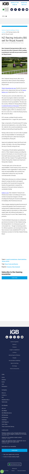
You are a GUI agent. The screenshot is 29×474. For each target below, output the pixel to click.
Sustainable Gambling (14, 360)
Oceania (9, 266)
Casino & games (14, 341)
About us (4, 392)
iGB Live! (4, 408)
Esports (14, 344)
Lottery (14, 352)
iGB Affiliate (4, 410)
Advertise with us (5, 399)
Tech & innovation (14, 368)
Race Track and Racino (11, 264)
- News (7, 435)
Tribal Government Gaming (8, 426)
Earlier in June (5, 192)
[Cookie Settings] (2, 471)
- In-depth (8, 438)
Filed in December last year (9, 88)
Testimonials (4, 402)
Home (3, 30)
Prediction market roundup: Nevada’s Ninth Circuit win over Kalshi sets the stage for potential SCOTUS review (14, 433)
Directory (4, 379)
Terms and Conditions (22, 470)
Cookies (12, 470)
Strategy (14, 365)
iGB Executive (5, 415)
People (14, 357)
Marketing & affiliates (14, 355)
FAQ (3, 397)
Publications (4, 386)
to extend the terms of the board (10, 105)
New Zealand (16, 266)
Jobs (3, 384)
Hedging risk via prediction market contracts (12, 437)
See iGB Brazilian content (6, 9)
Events (3, 381)
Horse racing (5, 261)
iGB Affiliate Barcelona (7, 413)
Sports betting (10, 30)
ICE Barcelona (5, 417)
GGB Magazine (5, 422)
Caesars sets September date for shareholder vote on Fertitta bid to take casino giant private (14, 441)
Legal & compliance (11, 259)
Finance (15, 347)
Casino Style (4, 424)
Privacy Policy (5, 470)
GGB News (4, 419)
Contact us (4, 395)
